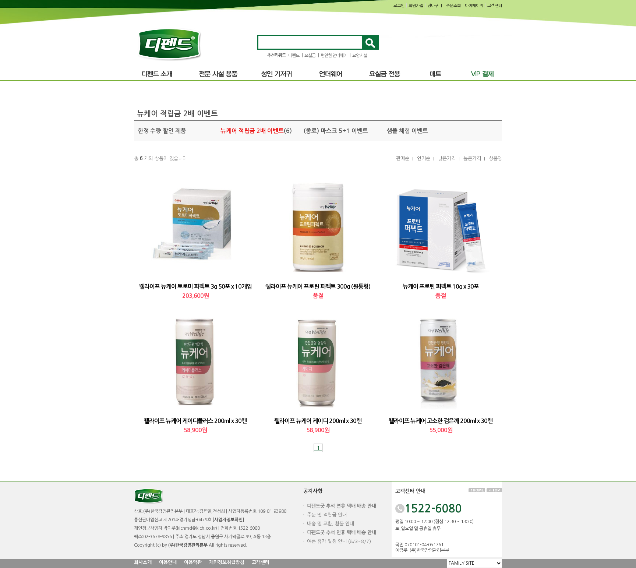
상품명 (495, 158)
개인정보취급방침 (226, 562)
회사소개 (143, 562)
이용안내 (168, 562)
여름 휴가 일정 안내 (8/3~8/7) (339, 541)
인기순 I (425, 158)
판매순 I (404, 158)
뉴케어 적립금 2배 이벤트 (252, 131)
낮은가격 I (449, 158)
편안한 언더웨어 (334, 55)
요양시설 (359, 55)
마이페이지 (474, 6)
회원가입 (416, 6)
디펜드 (293, 55)
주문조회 (453, 6)
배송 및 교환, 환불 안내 (330, 523)
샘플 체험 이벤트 (407, 131)
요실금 (309, 55)
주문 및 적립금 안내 (327, 514)
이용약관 (193, 562)
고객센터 (494, 6)
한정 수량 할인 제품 (162, 131)
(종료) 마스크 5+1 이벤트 (336, 131)
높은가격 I (474, 158)
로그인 (398, 6)
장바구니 (434, 6)
